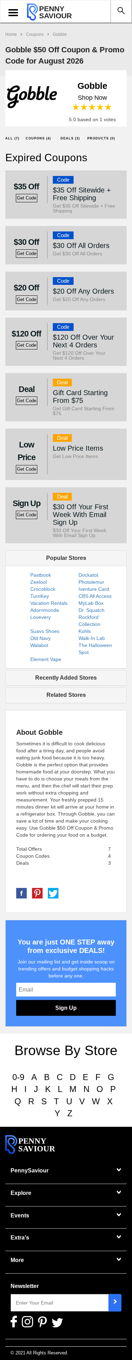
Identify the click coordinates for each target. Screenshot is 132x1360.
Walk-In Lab (91, 638)
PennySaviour (30, 1170)
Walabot (39, 645)
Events (20, 1215)
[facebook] (21, 893)
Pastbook (40, 575)
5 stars (109, 107)
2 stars (84, 107)
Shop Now (92, 97)
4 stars (100, 107)
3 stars (92, 107)
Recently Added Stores (66, 678)
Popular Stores (66, 558)
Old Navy (40, 638)
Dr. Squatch (91, 610)
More (17, 1260)
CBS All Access (95, 596)
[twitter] (53, 893)
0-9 (18, 1077)
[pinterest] (37, 893)
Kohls (84, 631)
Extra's (20, 1238)
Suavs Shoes (44, 631)
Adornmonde (44, 610)
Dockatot (88, 575)
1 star (76, 107)
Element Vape (45, 659)
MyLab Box (90, 603)
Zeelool (38, 582)
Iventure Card (93, 589)
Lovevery (40, 617)
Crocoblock (42, 589)
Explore (21, 1193)
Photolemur (91, 582)
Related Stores (66, 695)
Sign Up (66, 1008)
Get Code (26, 198)
